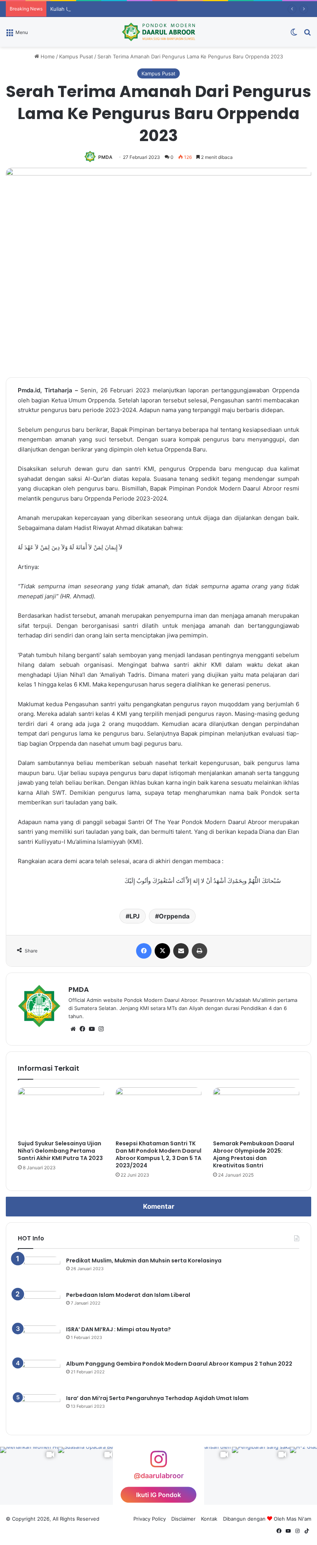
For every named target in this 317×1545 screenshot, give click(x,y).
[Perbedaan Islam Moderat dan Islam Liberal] (39, 1305)
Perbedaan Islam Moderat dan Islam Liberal (128, 1295)
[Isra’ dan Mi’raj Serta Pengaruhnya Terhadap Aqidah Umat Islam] (39, 1408)
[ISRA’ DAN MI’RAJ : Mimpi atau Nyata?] (39, 1339)
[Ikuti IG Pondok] (158, 1463)
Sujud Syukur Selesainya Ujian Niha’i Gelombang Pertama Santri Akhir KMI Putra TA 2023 (60, 1151)
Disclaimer (183, 1519)
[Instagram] (101, 1029)
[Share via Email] (181, 951)
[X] (162, 951)
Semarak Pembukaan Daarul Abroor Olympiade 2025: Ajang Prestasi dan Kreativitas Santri (253, 1154)
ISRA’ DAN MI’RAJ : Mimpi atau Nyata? (118, 1329)
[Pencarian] (307, 34)
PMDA (105, 157)
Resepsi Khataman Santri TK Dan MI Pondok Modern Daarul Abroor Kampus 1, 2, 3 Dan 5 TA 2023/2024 (158, 1154)
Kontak (209, 1519)
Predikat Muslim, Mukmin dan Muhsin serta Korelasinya (144, 1260)
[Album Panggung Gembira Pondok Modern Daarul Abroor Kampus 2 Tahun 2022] (39, 1374)
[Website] (73, 1029)
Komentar (158, 1206)
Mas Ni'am (298, 1519)
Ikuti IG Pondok (158, 1495)
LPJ (135, 916)
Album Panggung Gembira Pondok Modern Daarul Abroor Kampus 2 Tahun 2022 (179, 1364)
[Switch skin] (294, 34)
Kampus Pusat (76, 56)
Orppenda (174, 916)
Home (47, 56)
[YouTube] (91, 1029)
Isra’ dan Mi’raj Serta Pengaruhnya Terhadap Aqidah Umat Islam (157, 1398)
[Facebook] (144, 951)
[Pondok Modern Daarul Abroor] (158, 31)
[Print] (199, 951)
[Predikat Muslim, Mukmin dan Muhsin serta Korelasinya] (39, 1271)
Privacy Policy (149, 1519)
